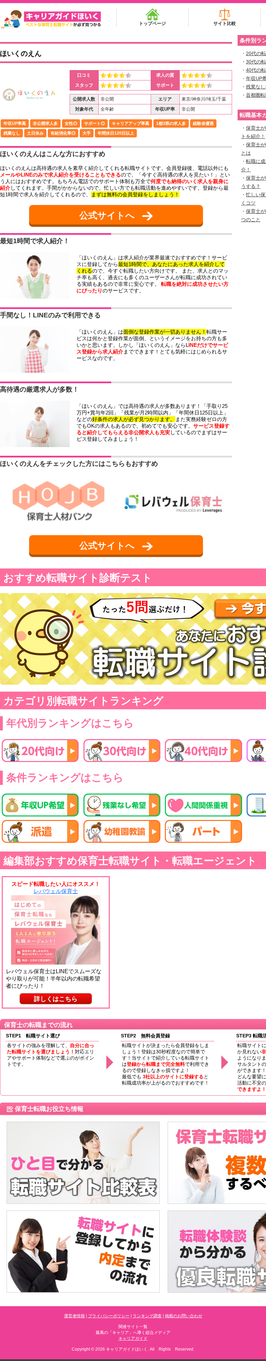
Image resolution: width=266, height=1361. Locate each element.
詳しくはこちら (56, 998)
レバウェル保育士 (56, 891)
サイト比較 (224, 23)
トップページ (152, 23)
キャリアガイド (133, 1338)
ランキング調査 (147, 1315)
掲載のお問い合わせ (183, 1315)
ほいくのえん (21, 53)
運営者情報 (74, 1315)
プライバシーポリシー (109, 1315)
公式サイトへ (108, 215)
